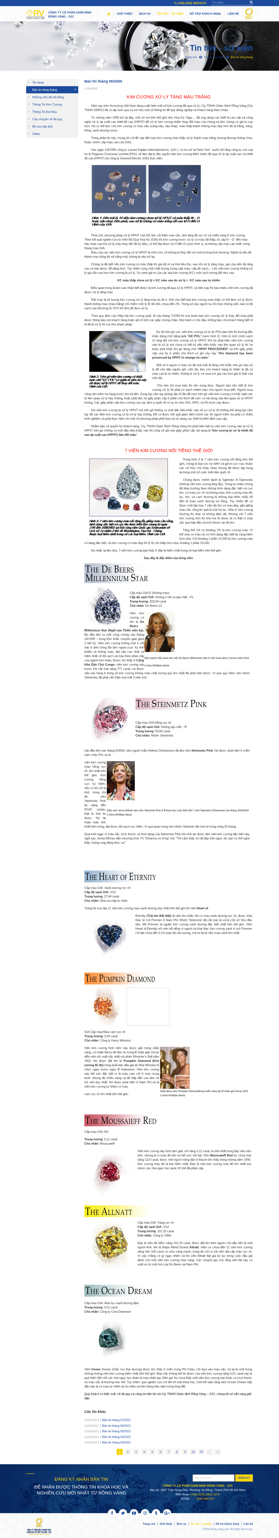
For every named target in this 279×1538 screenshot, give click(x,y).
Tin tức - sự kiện (170, 13)
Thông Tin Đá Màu (44, 111)
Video (36, 133)
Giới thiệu (125, 13)
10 (193, 1451)
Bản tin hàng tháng (44, 89)
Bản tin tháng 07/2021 (116, 1420)
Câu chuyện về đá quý (47, 119)
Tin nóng (38, 82)
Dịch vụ (145, 13)
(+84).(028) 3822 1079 (205, 1494)
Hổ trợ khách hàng (205, 13)
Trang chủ (149, 1523)
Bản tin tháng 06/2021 (116, 1425)
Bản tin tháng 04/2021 (116, 1436)
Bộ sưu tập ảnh (42, 126)
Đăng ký (244, 1477)
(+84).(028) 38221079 (191, 3)
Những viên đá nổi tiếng (48, 97)
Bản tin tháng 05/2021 (116, 1431)
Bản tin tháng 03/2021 (116, 1442)
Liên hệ (233, 13)
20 (201, 1451)
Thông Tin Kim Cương (47, 104)
